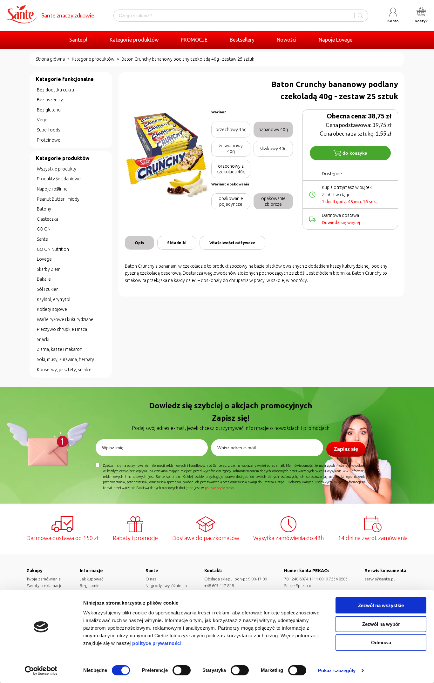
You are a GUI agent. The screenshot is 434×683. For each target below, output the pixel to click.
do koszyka (354, 153)
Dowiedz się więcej (341, 222)
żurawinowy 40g (231, 148)
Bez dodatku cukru (55, 89)
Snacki (43, 339)
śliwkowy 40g (273, 148)
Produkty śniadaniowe (59, 178)
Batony (44, 208)
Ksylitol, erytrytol (53, 299)
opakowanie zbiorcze (273, 201)
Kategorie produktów (134, 40)
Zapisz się (346, 449)
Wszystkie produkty (56, 168)
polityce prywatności (156, 643)
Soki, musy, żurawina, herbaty (65, 359)
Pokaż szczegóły (337, 670)
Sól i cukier (47, 289)
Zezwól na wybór (381, 624)
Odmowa (381, 642)
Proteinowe (48, 140)
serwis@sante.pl (380, 579)
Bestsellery (242, 40)
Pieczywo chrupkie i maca (62, 329)
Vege (42, 119)
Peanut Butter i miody (58, 199)
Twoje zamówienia (43, 579)
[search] (360, 15)
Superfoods (48, 129)
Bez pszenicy (50, 99)
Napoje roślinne (52, 188)
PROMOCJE (194, 40)
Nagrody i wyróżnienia (166, 585)
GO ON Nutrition (53, 249)
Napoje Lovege (335, 40)
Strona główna (50, 59)
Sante (42, 239)
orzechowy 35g (231, 129)
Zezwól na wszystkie (381, 605)
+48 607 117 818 (219, 585)
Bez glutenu (49, 109)
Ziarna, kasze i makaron (59, 349)
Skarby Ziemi (49, 269)
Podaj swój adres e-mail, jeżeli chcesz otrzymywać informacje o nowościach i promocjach (230, 428)
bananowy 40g (273, 129)
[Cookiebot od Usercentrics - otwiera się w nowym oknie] (41, 670)
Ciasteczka (47, 219)
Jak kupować (91, 579)
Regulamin (89, 585)
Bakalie (44, 279)
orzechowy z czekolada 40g (231, 169)
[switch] (182, 670)
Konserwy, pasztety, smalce (64, 369)
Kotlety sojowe (52, 309)
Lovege (44, 259)
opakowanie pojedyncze (231, 201)
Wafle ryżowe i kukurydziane (65, 319)
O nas (151, 579)
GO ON (44, 228)
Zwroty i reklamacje (44, 585)
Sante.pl (78, 40)
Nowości (286, 40)
